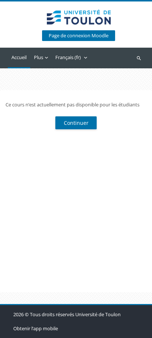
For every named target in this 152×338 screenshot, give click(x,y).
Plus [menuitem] (38, 57)
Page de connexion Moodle (78, 36)
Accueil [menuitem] (19, 57)
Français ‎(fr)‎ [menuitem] (68, 57)
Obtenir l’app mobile (35, 328)
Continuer (76, 122)
